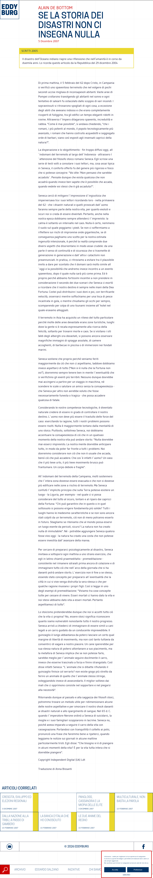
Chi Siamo (95, 869)
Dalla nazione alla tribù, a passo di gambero (15, 820)
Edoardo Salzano (47, 869)
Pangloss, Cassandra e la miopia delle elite (91, 801)
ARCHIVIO (20, 869)
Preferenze (138, 870)
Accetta (115, 870)
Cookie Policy (126, 874)
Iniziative (74, 869)
